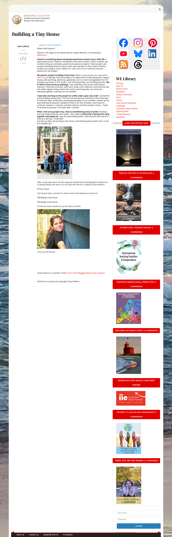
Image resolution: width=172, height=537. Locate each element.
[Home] (32, 19)
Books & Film (122, 89)
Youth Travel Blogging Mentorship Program (85, 273)
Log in (41, 45)
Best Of (119, 86)
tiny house (41, 77)
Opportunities (122, 111)
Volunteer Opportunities (127, 108)
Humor (119, 100)
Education (120, 91)
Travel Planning (123, 114)
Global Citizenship (124, 94)
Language (120, 105)
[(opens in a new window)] (123, 43)
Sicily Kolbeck (23, 46)
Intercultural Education (126, 103)
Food (118, 97)
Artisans (119, 83)
